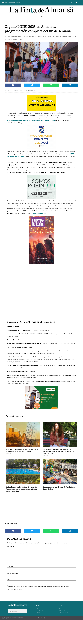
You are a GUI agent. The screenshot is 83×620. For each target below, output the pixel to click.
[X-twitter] (74, 3)
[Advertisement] (45, 507)
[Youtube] (77, 3)
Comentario (11, 546)
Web (8, 579)
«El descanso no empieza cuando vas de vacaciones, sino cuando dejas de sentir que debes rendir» (58, 451)
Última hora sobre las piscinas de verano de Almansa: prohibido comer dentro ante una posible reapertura (21, 489)
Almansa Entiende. (39, 213)
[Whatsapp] (79, 3)
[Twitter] (41, 618)
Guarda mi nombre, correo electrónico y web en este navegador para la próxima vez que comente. (38, 586)
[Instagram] (71, 3)
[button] (41, 16)
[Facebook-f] (69, 3)
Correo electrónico (13, 573)
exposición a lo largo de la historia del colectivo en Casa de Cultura (31, 120)
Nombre (10, 566)
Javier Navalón (77, 618)
